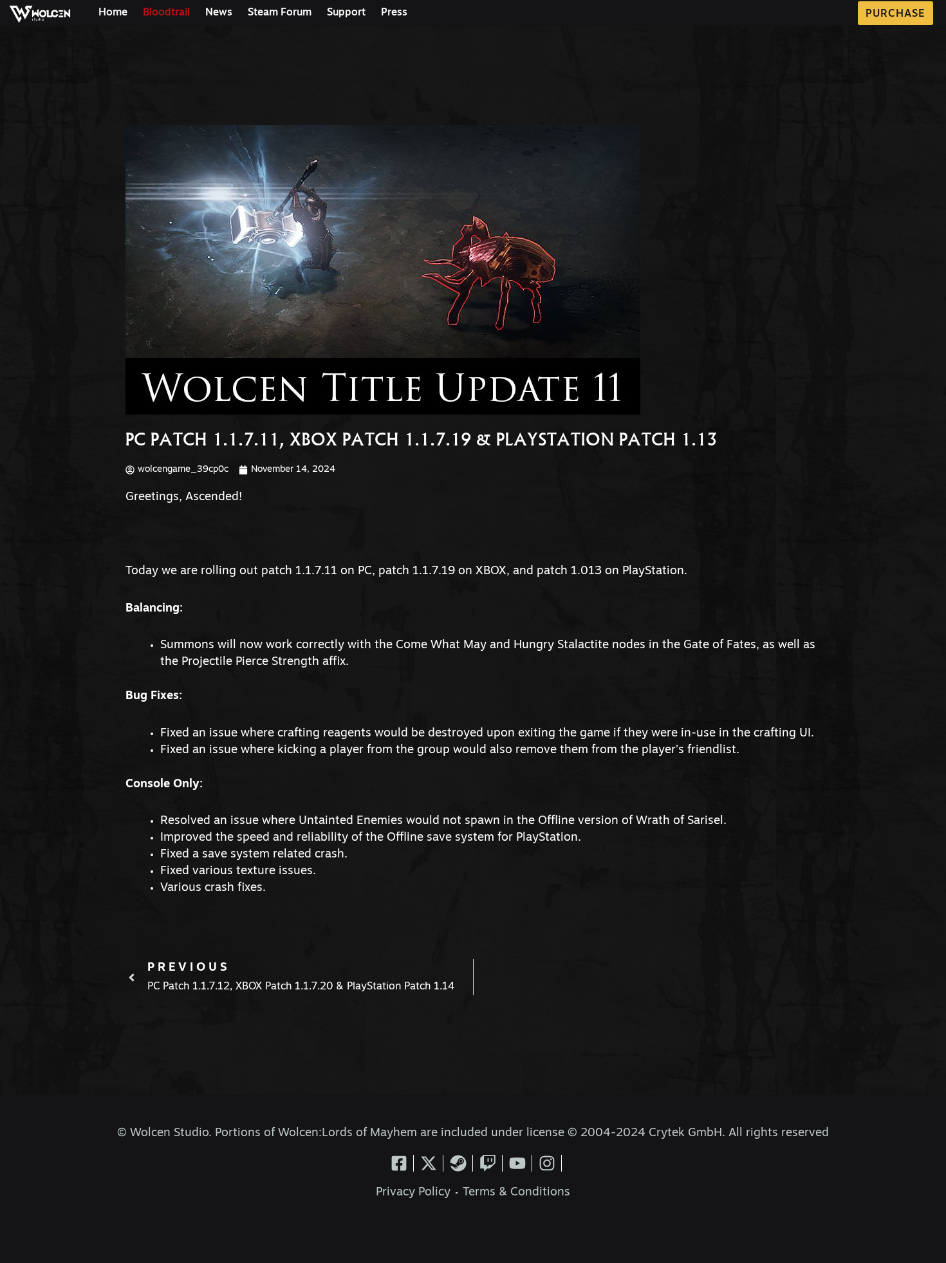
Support (346, 13)
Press (394, 13)
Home (112, 13)
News (218, 13)
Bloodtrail (166, 13)
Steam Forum (279, 13)
